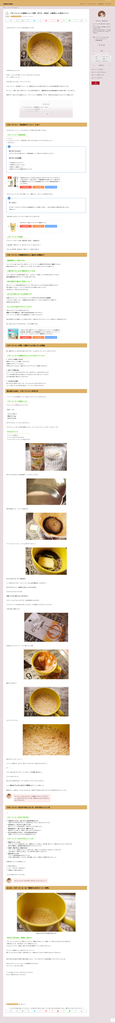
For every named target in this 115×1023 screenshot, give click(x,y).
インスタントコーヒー (103, 54)
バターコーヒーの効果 (32, 111)
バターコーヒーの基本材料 (33, 109)
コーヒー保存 (94, 56)
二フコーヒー (10, 397)
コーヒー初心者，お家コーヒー (105, 56)
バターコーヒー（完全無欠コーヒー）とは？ (36, 107)
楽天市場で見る (26, 187)
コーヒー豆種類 (102, 58)
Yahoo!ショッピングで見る (51, 187)
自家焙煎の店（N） (106, 61)
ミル (93, 61)
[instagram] (109, 0)
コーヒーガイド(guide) (98, 69)
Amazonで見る (38, 187)
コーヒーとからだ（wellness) (16, 16)
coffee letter (8, 4)
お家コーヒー (23, 1004)
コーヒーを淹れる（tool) (98, 75)
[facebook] (106, 0)
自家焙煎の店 (98, 61)
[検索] (111, 0)
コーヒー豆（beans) (97, 77)
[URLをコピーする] (81, 20)
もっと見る (46, 114)
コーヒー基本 (94, 58)
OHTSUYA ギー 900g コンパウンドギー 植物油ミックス (33, 222)
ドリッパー (109, 58)
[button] (11, 20)
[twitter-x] (107, 0)
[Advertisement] (46, 989)
